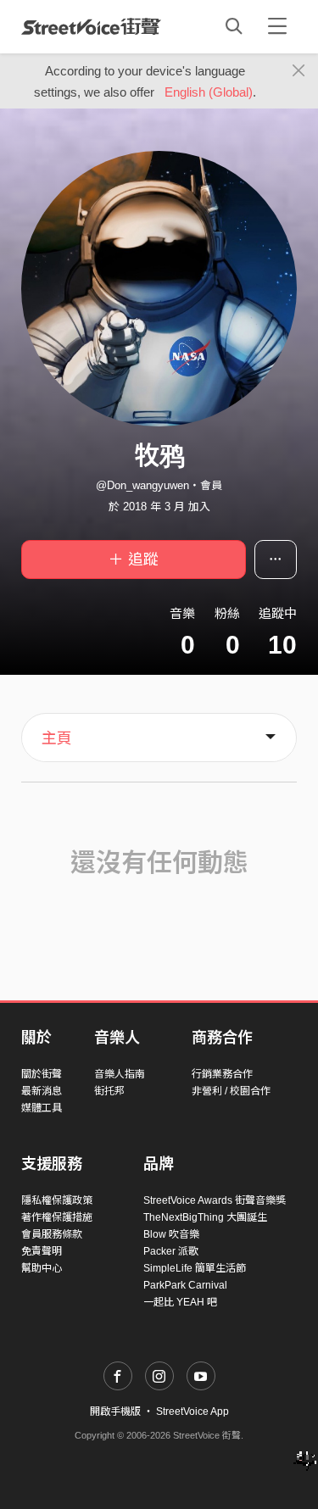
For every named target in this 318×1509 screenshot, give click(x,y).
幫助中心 (41, 1268)
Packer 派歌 (170, 1251)
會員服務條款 (51, 1234)
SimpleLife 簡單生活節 (194, 1268)
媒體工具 (41, 1108)
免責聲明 (41, 1251)
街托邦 (109, 1091)
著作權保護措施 (56, 1217)
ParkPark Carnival (185, 1285)
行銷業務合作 (222, 1074)
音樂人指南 (119, 1074)
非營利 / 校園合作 (231, 1091)
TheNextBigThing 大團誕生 (205, 1217)
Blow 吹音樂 (171, 1234)
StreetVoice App (192, 1411)
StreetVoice (91, 26)
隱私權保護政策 (56, 1200)
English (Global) (209, 92)
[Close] (299, 71)
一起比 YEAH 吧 (180, 1302)
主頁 (57, 738)
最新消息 (41, 1091)
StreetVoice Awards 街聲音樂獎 (214, 1200)
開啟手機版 (115, 1411)
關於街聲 (41, 1074)
